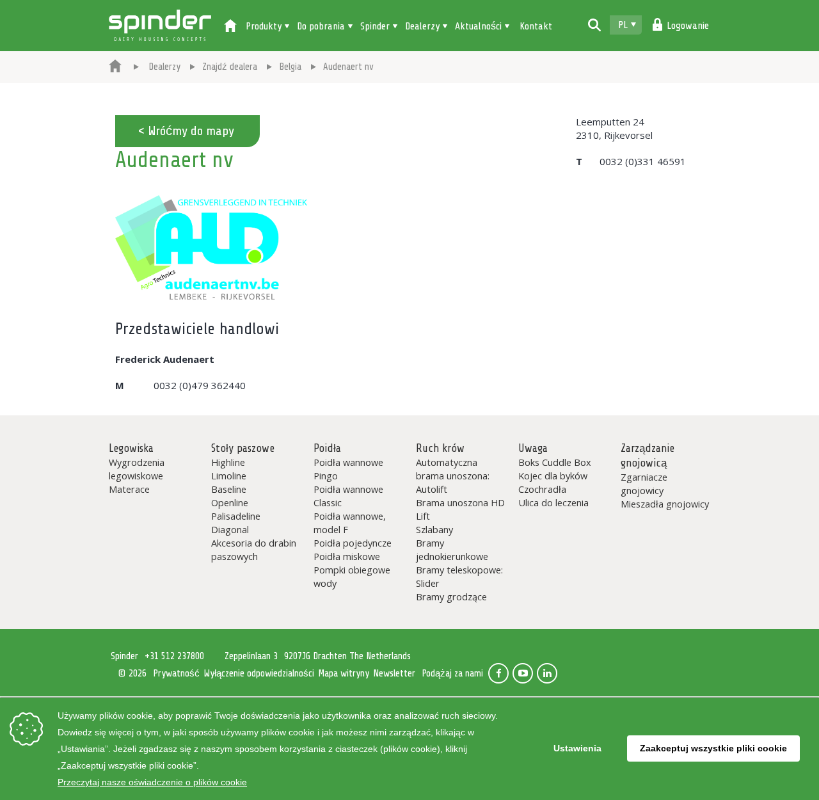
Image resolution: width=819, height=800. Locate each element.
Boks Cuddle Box (554, 462)
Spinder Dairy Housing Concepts (160, 26)
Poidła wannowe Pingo (348, 469)
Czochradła (542, 489)
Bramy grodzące (451, 596)
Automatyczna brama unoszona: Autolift (452, 475)
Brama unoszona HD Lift (460, 509)
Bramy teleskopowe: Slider (459, 576)
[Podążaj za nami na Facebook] (498, 673)
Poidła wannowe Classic (348, 496)
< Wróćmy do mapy (186, 131)
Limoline (228, 475)
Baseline (228, 489)
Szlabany (434, 529)
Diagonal (230, 529)
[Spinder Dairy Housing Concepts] (115, 67)
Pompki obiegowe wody (352, 576)
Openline (229, 502)
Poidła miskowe (347, 556)
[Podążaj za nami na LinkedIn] (547, 673)
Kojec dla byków (552, 475)
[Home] (230, 26)
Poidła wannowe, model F (350, 522)
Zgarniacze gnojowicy (644, 483)
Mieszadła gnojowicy (665, 503)
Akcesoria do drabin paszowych (253, 549)
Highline (228, 462)
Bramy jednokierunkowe (452, 549)
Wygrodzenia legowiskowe (136, 469)
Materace (129, 489)
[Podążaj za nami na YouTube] (523, 673)
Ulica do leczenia (553, 502)
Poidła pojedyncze (353, 542)
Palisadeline (235, 515)
